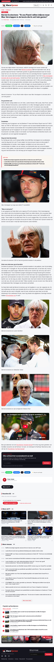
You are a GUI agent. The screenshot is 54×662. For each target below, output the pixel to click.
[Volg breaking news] (41, 5)
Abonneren (48, 637)
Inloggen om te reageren (10, 503)
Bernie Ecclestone (27, 69)
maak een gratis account (25, 503)
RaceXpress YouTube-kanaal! (16, 449)
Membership (4, 659)
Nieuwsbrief (22, 659)
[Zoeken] (46, 5)
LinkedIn (27, 25)
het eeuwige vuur (11, 295)
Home (2, 9)
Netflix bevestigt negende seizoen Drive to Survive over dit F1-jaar (23, 159)
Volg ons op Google (37, 25)
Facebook (16, 25)
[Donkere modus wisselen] (43, 5)
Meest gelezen (7, 608)
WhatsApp (8, 25)
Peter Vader (6, 19)
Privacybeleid (29, 659)
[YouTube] (2, 656)
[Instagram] (9, 656)
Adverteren (11, 659)
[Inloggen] (51, 5)
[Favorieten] (48, 5)
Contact (16, 659)
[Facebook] (5, 656)
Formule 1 (8, 9)
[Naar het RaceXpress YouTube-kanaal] (27, 639)
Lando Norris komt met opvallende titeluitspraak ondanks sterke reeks (24, 161)
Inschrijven (46, 463)
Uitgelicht (15, 608)
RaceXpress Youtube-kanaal (24, 445)
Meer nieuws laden (27, 600)
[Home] (9, 5)
